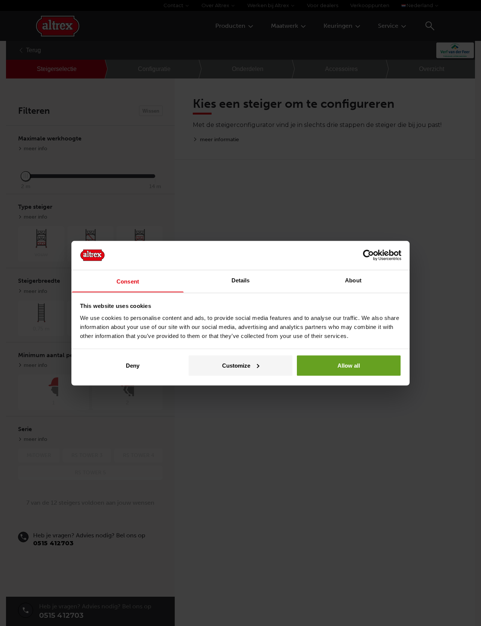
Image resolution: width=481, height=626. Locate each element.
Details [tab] (240, 280)
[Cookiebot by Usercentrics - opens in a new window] (368, 255)
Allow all (348, 365)
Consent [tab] (127, 281)
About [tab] (353, 280)
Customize (236, 365)
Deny (132, 365)
